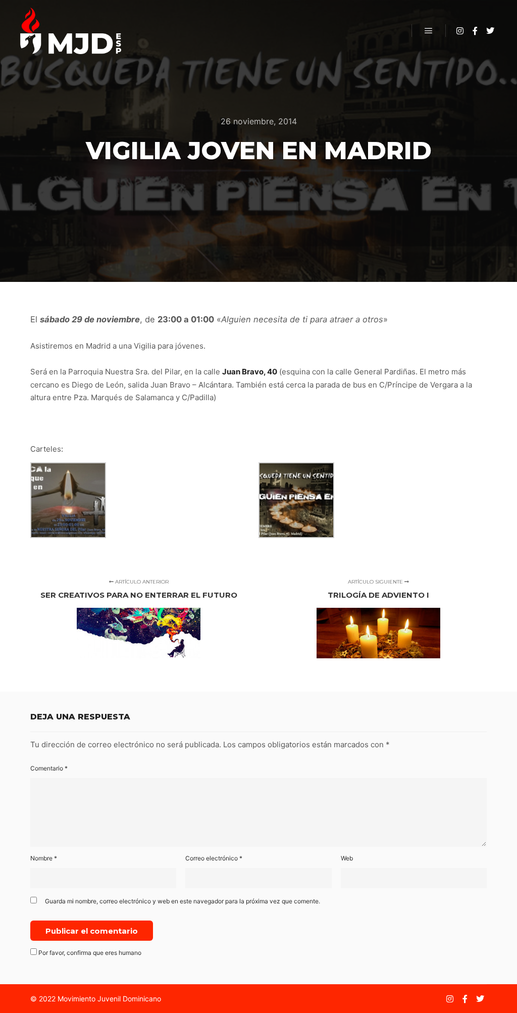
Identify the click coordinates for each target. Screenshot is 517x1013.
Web (347, 858)
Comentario (49, 768)
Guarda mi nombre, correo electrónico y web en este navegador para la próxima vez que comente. (182, 901)
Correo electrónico (213, 858)
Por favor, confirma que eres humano (89, 952)
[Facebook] (475, 30)
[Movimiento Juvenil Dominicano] (70, 31)
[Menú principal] (429, 30)
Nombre (43, 858)
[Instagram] (460, 30)
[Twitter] (490, 30)
